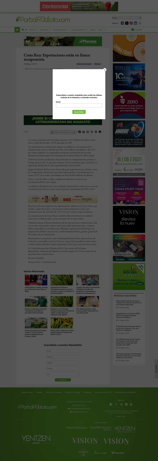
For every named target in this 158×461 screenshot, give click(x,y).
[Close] (104, 69)
